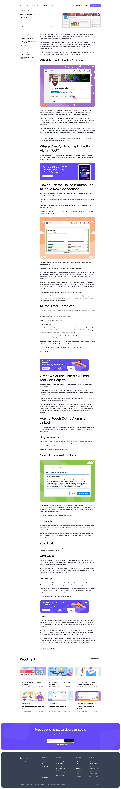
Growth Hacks (44, 648)
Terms (56, 784)
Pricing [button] (53, 5)
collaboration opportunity (77, 588)
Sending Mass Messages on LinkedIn (60, 596)
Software (34, 5)
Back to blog (25, 10)
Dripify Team (24, 26)
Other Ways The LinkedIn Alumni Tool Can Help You (28, 53)
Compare (91, 757)
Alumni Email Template (26, 50)
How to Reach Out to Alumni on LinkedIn (28, 58)
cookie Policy (61, 784)
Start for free (95, 5)
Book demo (79, 5)
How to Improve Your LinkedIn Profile (57, 449)
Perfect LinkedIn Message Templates (60, 515)
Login (86, 5)
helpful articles (89, 570)
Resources (44, 5)
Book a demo (56, 744)
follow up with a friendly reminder (83, 583)
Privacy (51, 784)
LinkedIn (52, 648)
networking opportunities (74, 34)
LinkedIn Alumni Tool (48, 110)
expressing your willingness (68, 562)
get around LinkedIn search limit (80, 274)
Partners (59, 5)
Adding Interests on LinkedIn (57, 706)
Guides (33, 678)
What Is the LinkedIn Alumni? (27, 38)
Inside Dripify (90, 703)
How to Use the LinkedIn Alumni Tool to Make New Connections (29, 46)
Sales (79, 678)
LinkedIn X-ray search (46, 276)
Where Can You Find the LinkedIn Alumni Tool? (28, 42)
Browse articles (95, 658)
